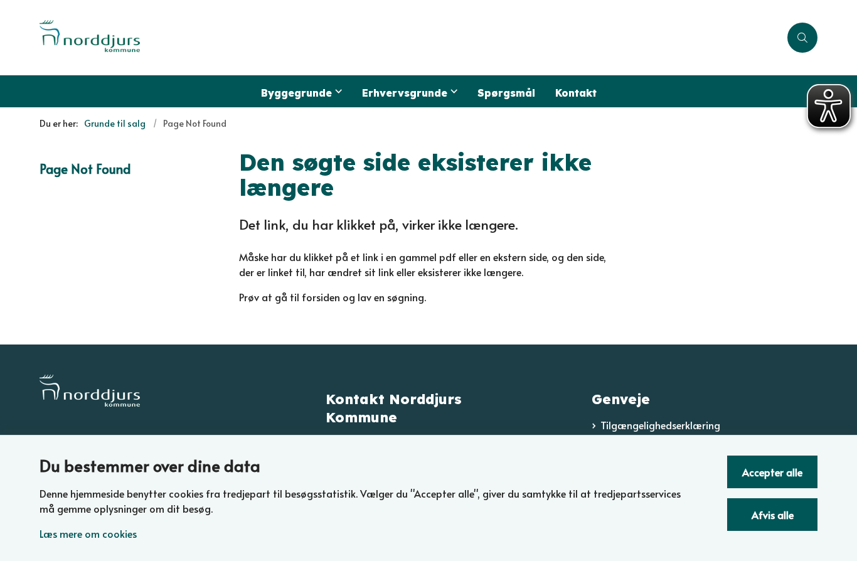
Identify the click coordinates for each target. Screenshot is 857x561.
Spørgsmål (506, 93)
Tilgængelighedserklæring (660, 425)
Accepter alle (772, 472)
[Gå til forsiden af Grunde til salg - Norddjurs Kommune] (410, 37)
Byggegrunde (296, 93)
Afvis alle (773, 514)
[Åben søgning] (802, 38)
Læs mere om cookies (88, 533)
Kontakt (576, 93)
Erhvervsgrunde (404, 93)
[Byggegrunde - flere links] (337, 91)
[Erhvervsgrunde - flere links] (452, 91)
